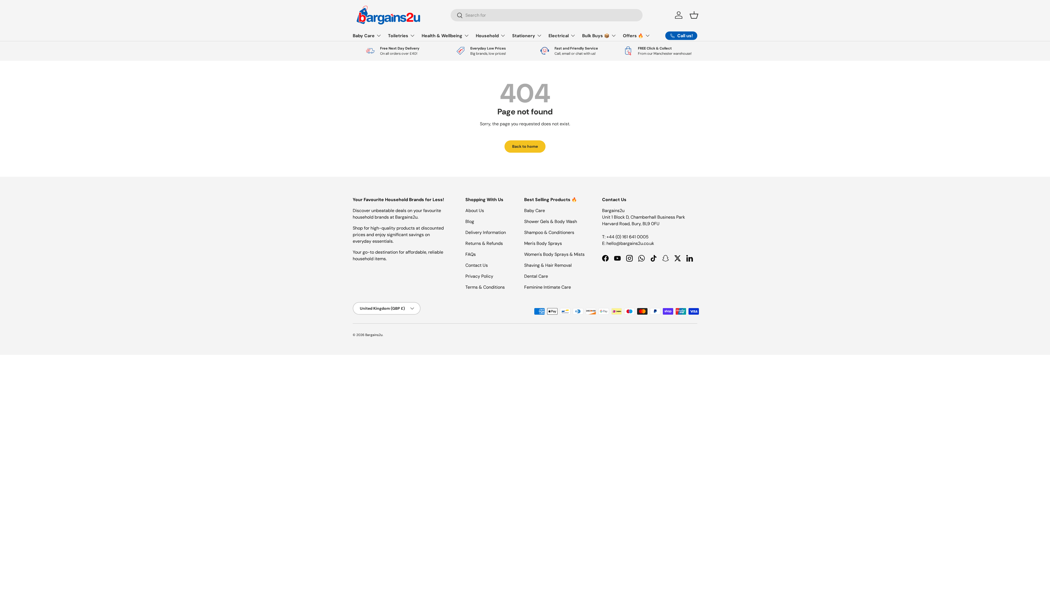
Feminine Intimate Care (547, 287)
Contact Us (476, 265)
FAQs (470, 254)
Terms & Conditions (485, 287)
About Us (474, 210)
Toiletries (398, 36)
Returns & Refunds (484, 243)
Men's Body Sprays (543, 243)
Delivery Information (485, 232)
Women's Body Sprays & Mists (554, 254)
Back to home (525, 146)
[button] (694, 15)
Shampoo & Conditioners (549, 232)
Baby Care (364, 36)
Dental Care (536, 276)
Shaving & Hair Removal (548, 265)
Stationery (523, 36)
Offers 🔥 (633, 36)
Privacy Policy (479, 276)
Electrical (559, 36)
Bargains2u (374, 335)
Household (487, 36)
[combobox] (547, 15)
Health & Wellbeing (442, 36)
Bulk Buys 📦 (595, 36)
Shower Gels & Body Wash (550, 221)
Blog (469, 221)
